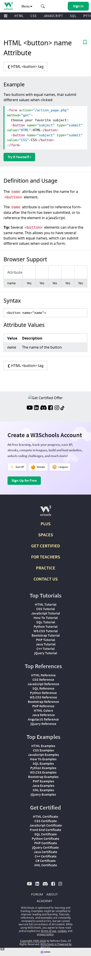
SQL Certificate (45, 834)
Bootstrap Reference (43, 701)
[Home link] (8, 6)
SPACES (45, 534)
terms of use (48, 931)
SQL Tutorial (45, 622)
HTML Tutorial (45, 604)
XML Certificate (45, 865)
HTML (19, 16)
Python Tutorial (45, 626)
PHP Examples (43, 781)
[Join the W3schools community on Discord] (43, 408)
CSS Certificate (45, 821)
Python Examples (43, 768)
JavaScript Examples (43, 754)
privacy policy (45, 934)
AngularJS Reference (43, 719)
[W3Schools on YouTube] (30, 408)
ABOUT (52, 894)
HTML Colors (43, 710)
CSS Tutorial (45, 609)
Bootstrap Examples (43, 776)
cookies (62, 931)
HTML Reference (43, 675)
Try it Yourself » (19, 156)
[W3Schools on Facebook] (50, 408)
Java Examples (43, 785)
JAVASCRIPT (53, 16)
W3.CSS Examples (43, 772)
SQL (73, 16)
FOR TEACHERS (45, 557)
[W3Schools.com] (45, 512)
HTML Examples (43, 746)
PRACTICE (45, 568)
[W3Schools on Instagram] (57, 408)
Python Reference (43, 692)
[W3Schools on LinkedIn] (36, 408)
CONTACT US (46, 579)
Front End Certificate (45, 829)
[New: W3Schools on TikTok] (62, 408)
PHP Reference (43, 706)
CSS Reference (43, 679)
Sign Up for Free (24, 480)
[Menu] (5, 16)
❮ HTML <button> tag (25, 66)
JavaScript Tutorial (45, 613)
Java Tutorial (45, 644)
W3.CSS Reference (43, 697)
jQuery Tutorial (45, 653)
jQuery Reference (43, 723)
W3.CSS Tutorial (46, 631)
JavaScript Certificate (45, 825)
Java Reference (43, 715)
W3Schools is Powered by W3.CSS (56, 945)
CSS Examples (43, 750)
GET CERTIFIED (45, 545)
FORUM (37, 894)
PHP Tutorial (45, 639)
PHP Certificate (45, 843)
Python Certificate (45, 838)
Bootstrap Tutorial (46, 635)
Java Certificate (45, 852)
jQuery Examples (43, 794)
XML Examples (43, 790)
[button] (43, 6)
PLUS (46, 523)
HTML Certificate (45, 816)
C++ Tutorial (45, 648)
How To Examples (43, 759)
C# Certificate (46, 860)
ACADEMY (44, 901)
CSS (33, 16)
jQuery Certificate (45, 847)
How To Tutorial (46, 617)
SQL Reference (43, 688)
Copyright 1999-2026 (33, 941)
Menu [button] (25, 6)
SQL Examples (43, 763)
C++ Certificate (46, 856)
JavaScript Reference (43, 684)
